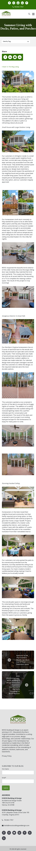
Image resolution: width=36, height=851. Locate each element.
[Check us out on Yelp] (3, 840)
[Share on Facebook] (5, 57)
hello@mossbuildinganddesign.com (16, 825)
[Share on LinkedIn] (10, 57)
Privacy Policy (7, 756)
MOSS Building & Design (10, 730)
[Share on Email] (15, 57)
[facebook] (9, 2)
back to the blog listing (11, 67)
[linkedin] (22, 2)
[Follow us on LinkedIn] (19, 835)
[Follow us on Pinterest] (24, 835)
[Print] (20, 57)
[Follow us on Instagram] (9, 835)
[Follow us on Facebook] (4, 835)
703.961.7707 (18, 7)
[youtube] (18, 2)
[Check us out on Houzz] (29, 835)
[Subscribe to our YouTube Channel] (14, 835)
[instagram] (13, 2)
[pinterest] (26, 2)
